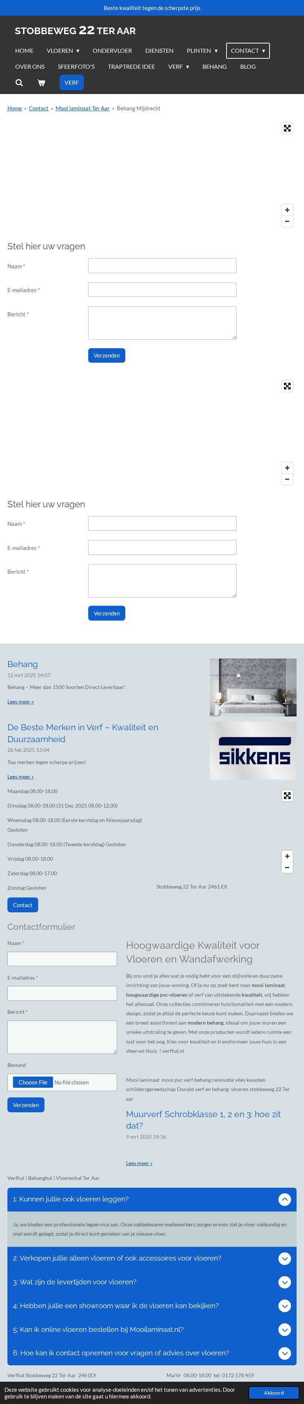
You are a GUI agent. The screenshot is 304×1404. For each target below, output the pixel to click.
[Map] (152, 174)
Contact (39, 108)
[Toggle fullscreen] (287, 128)
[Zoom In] (287, 210)
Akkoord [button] (274, 1393)
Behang (22, 664)
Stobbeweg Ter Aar (75, 30)
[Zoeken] (19, 82)
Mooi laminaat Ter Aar (83, 108)
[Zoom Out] (287, 221)
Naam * (16, 266)
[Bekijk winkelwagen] (41, 82)
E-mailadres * (23, 290)
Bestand (16, 1065)
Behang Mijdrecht (139, 108)
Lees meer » (20, 701)
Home (14, 108)
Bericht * (18, 314)
